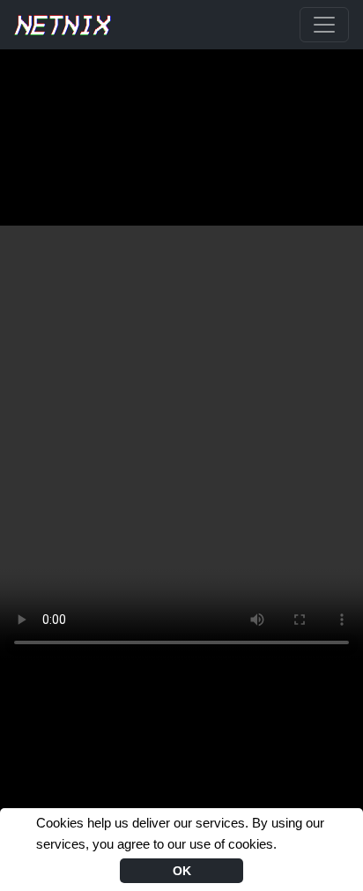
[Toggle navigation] (324, 24)
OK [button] (182, 871)
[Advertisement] (181, 93)
